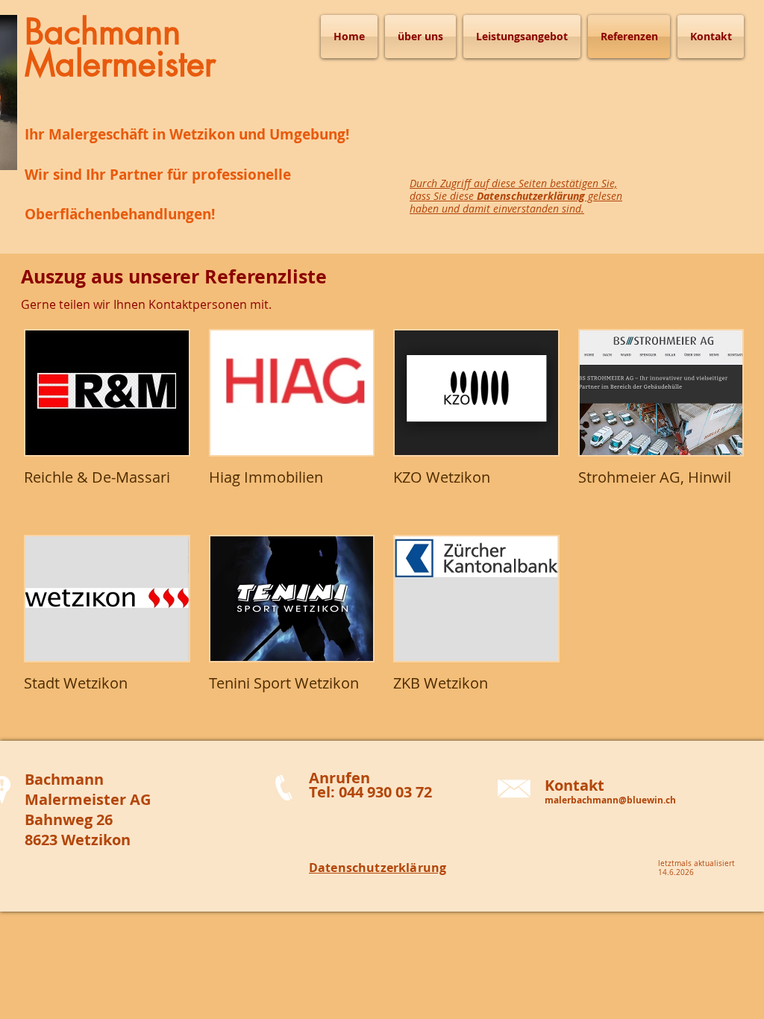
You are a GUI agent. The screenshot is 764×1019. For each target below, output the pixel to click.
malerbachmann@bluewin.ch (610, 800)
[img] (107, 422)
